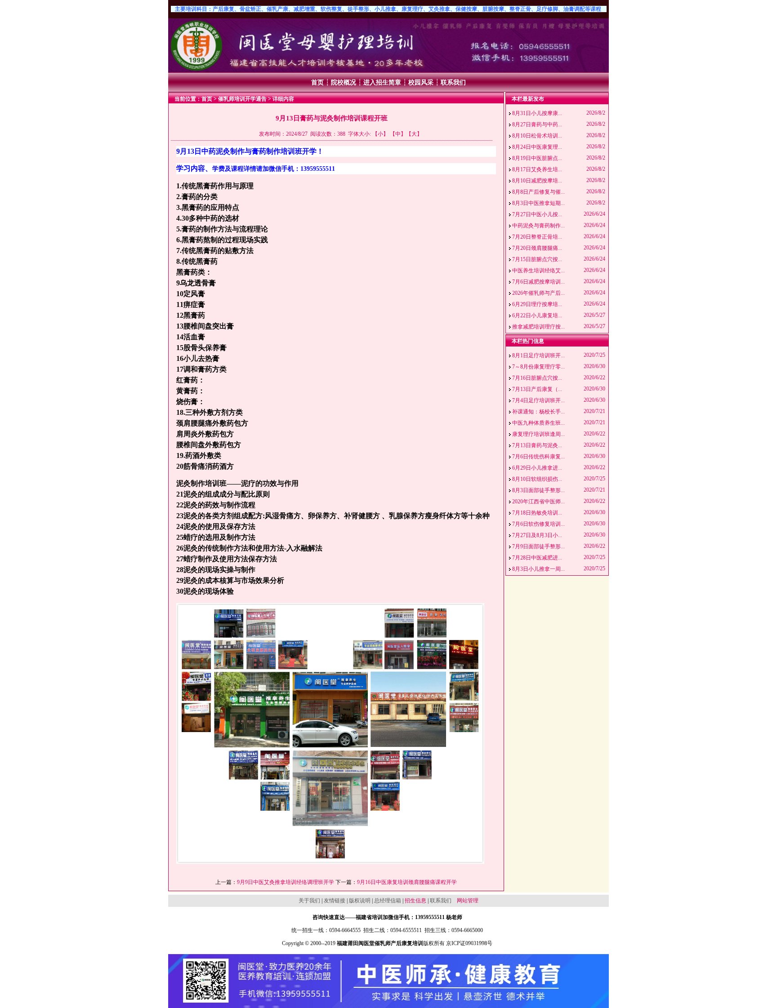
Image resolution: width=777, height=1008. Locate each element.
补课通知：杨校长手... (538, 412)
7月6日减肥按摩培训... (538, 282)
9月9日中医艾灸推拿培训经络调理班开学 (285, 882)
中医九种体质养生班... (538, 423)
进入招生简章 (382, 82)
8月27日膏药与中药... (537, 124)
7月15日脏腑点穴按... (537, 259)
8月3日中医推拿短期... (538, 203)
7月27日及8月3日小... (537, 535)
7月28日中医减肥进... (537, 558)
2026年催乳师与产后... (538, 293)
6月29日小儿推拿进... (537, 468)
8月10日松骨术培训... (537, 136)
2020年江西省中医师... (538, 501)
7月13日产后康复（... (537, 389)
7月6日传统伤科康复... (538, 456)
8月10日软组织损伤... (537, 479)
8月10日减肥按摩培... (537, 181)
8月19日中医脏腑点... (537, 158)
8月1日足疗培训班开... (538, 355)
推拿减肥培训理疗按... (538, 327)
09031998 (476, 943)
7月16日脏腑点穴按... (537, 378)
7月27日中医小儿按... (537, 214)
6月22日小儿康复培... (537, 315)
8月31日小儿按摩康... (537, 113)
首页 (317, 82)
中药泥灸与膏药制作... (538, 225)
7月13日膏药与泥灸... (537, 445)
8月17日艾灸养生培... (537, 169)
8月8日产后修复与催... (538, 192)
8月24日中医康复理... (537, 147)
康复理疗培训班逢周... (538, 434)
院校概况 (343, 82)
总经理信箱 (387, 900)
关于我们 (309, 900)
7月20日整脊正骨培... (537, 237)
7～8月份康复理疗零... (538, 367)
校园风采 (420, 82)
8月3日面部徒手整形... (538, 490)
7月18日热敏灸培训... (537, 513)
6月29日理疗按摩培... (537, 304)
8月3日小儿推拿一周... (538, 569)
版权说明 (360, 900)
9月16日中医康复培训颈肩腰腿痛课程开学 (407, 882)
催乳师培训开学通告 (242, 99)
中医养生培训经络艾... (538, 270)
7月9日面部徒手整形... (538, 546)
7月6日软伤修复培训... (538, 524)
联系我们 (453, 82)
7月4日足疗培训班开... (538, 400)
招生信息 (415, 900)
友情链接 (334, 900)
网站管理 (467, 900)
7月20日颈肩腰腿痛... (537, 248)
